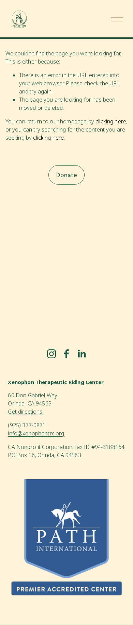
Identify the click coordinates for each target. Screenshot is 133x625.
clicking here (110, 121)
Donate (66, 175)
